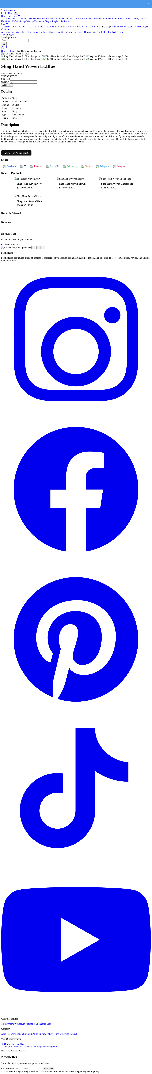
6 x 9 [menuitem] (15, 26)
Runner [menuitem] (115, 26)
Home (4, 16)
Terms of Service (61, 1034)
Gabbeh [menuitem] (67, 18)
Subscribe (48, 1068)
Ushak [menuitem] (143, 18)
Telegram (104, 166)
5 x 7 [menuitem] (99, 26)
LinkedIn (54, 166)
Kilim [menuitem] (80, 18)
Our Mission (17, 1034)
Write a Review (11, 244)
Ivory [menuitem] (75, 32)
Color (5, 29)
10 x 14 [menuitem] (42, 26)
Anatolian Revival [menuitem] (44, 18)
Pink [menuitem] (94, 32)
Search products (8, 37)
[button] (76, 53)
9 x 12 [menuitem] (28, 26)
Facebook (11, 166)
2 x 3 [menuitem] (64, 26)
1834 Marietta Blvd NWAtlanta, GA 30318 (12, 1045)
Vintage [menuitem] (22, 21)
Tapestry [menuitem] (135, 18)
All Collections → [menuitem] (9, 18)
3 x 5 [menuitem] (70, 26)
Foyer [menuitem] (145, 26)
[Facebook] (76, 563)
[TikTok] (76, 863)
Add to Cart (7, 85)
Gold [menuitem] (58, 32)
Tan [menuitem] (109, 32)
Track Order (7, 1024)
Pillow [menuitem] (114, 18)
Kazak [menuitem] (74, 18)
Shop (11, 51)
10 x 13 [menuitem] (35, 26)
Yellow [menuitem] (119, 32)
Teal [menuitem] (114, 32)
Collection (14, 16)
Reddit (88, 166)
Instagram (121, 166)
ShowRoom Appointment (16, 153)
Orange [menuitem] (87, 32)
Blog (49, 1024)
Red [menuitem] (105, 32)
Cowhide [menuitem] (58, 18)
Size (4, 24)
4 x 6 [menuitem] (75, 26)
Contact (73, 1034)
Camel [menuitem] (52, 32)
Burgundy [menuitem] (43, 32)
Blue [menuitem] (29, 32)
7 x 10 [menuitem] (93, 26)
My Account (19, 1024)
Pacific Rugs (7, 13)
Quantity (5, 82)
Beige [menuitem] (17, 32)
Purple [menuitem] (100, 32)
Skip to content (8, 10)
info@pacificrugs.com (47, 1046)
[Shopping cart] (3, 48)
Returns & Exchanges (36, 1024)
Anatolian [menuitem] (31, 18)
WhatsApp (71, 166)
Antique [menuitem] (22, 18)
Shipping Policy (30, 1034)
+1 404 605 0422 (28, 1046)
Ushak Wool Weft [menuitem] (9, 21)
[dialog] (76, 247)
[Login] (6, 48)
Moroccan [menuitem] (96, 18)
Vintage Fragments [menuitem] (35, 21)
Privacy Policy (46, 1034)
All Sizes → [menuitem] (7, 26)
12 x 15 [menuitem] (50, 26)
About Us (5, 1034)
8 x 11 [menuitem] (87, 26)
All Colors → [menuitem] (7, 32)
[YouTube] (76, 1013)
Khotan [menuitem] (87, 18)
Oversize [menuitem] (138, 26)
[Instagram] (76, 413)
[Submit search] (4, 44)
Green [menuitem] (64, 32)
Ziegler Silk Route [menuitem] (60, 21)
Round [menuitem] (122, 26)
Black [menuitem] (23, 32)
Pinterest (38, 166)
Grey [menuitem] (69, 32)
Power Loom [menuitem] (124, 18)
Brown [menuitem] (35, 32)
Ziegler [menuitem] (48, 21)
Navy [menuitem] (81, 32)
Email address (7, 1068)
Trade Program (8, 34)
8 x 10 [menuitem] (21, 26)
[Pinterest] (76, 713)
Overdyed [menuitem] (106, 18)
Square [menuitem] (129, 26)
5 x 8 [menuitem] (81, 26)
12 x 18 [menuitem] (58, 26)
